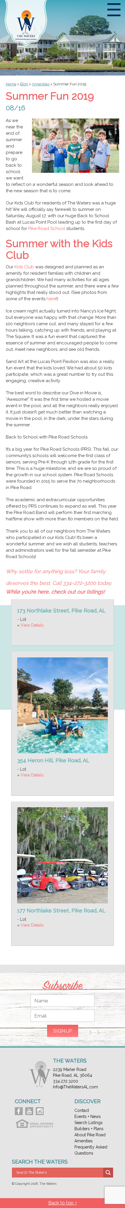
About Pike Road (90, 1134)
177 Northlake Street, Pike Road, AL (61, 910)
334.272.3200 (65, 1081)
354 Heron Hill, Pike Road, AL (53, 760)
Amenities (83, 1141)
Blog (24, 84)
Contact (81, 1110)
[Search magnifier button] (108, 1173)
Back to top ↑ (62, 1203)
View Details (32, 625)
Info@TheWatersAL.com (75, 1087)
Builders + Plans (88, 1128)
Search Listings (88, 1122)
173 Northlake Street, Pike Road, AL (61, 610)
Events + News (87, 1116)
